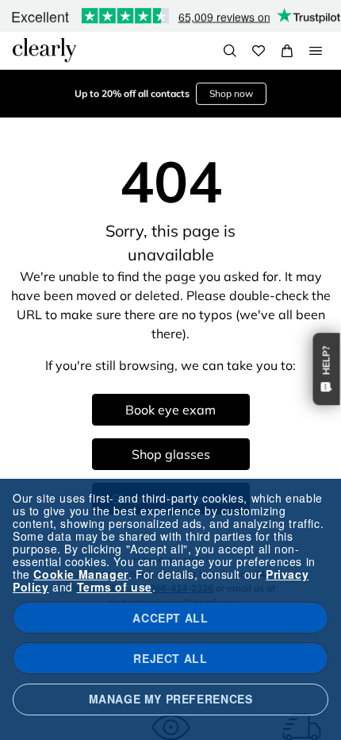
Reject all (170, 658)
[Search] (230, 51)
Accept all (170, 618)
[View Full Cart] (287, 51)
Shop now (231, 93)
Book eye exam (170, 410)
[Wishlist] (258, 51)
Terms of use (114, 587)
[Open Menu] (315, 51)
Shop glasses (171, 454)
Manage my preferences (171, 699)
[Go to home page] (44, 50)
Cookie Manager (80, 574)
